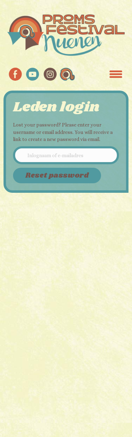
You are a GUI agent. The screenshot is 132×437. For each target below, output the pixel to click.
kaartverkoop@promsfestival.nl (46, 294)
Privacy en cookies (31, 269)
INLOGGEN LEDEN (40, 351)
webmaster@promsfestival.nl (44, 312)
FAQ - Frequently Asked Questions (49, 322)
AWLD (61, 414)
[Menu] (116, 74)
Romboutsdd (60, 406)
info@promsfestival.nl (35, 241)
